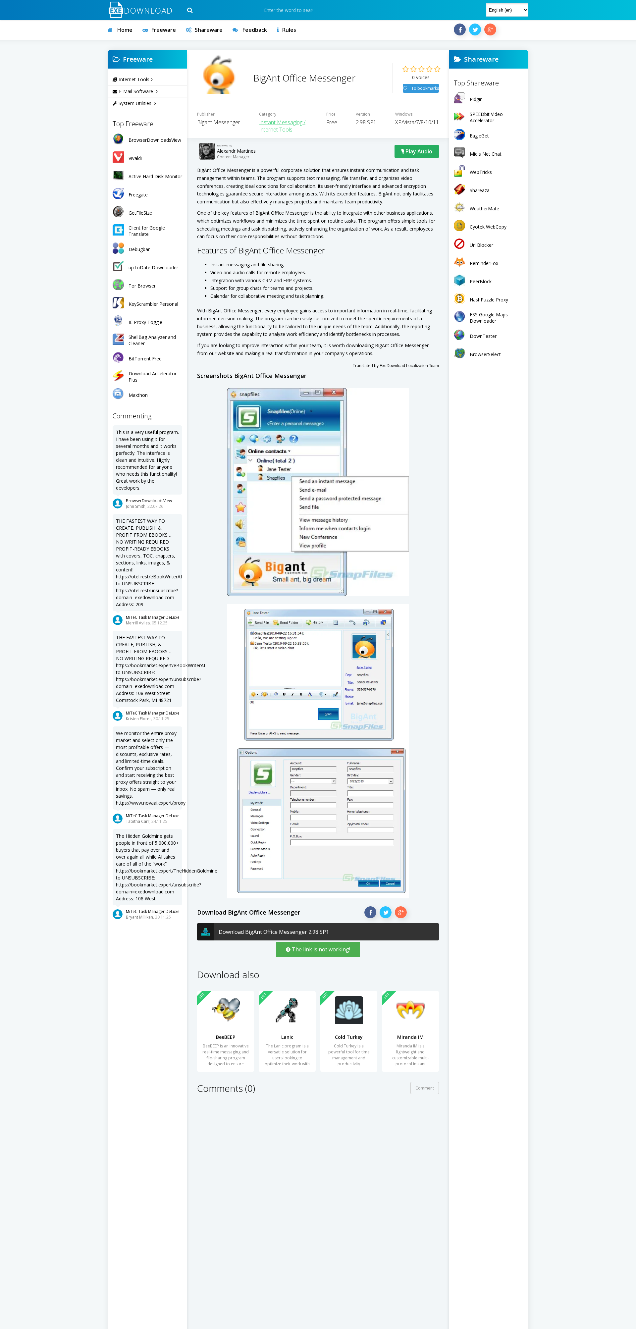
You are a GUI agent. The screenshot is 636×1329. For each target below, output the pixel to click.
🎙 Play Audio (416, 151)
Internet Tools (134, 79)
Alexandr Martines (236, 151)
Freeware (163, 29)
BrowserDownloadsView (149, 501)
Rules (289, 29)
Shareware (209, 29)
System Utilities (136, 103)
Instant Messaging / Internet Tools (282, 126)
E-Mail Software (136, 91)
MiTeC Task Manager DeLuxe (153, 617)
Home (124, 29)
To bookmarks (424, 88)
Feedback (254, 29)
